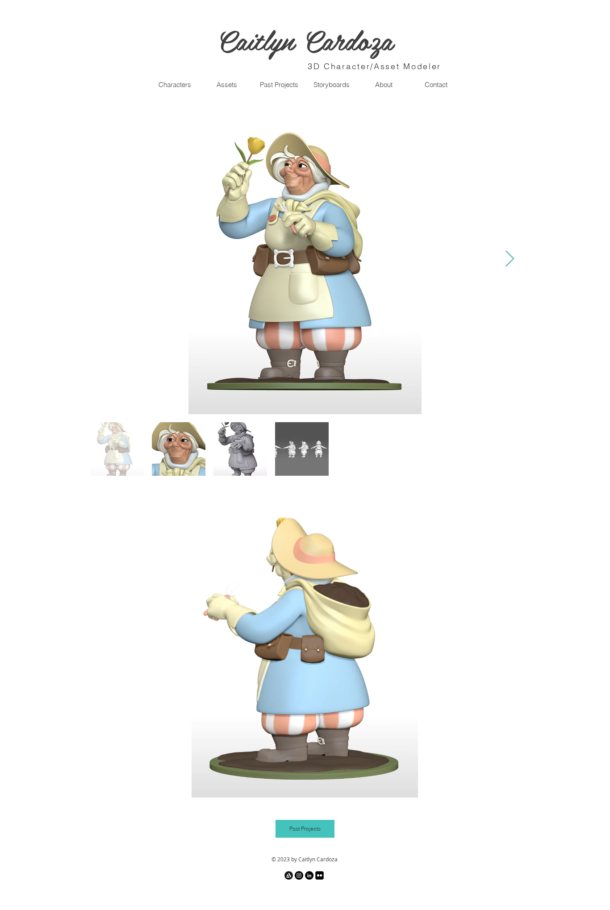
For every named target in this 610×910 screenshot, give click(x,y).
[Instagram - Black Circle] (299, 875)
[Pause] (203, 785)
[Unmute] (218, 785)
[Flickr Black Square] (319, 875)
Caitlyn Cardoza (305, 39)
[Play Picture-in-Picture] (391, 785)
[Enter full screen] (406, 785)
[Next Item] (510, 259)
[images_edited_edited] (288, 875)
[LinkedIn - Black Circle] (309, 875)
